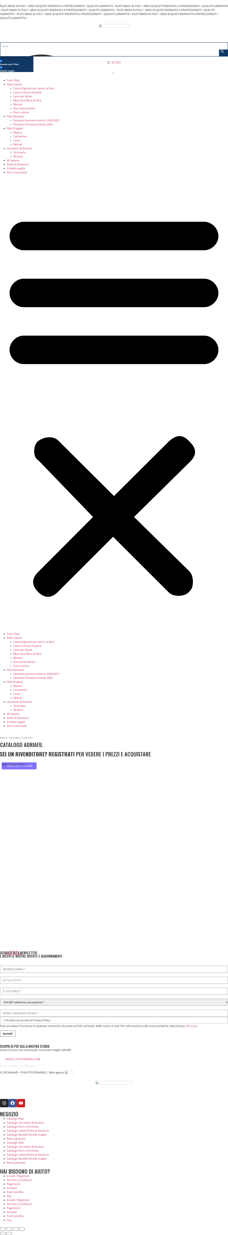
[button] (114, 403)
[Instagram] (4, 1103)
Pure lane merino (24, 108)
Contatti (12, 1188)
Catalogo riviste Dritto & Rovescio (28, 1130)
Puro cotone (21, 112)
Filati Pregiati (15, 128)
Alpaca (17, 132)
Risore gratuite (16, 1138)
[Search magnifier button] (223, 53)
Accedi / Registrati (18, 1176)
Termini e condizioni (19, 1180)
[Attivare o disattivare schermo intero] (9, 1228)
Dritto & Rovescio (18, 164)
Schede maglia (16, 168)
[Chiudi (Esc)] (22, 1228)
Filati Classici (14, 84)
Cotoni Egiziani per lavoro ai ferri (33, 88)
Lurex (16, 140)
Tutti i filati (13, 80)
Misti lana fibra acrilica (27, 100)
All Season (13, 160)
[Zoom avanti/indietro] (3, 1228)
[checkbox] (16, 62)
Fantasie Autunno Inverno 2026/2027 (36, 120)
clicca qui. (192, 1026)
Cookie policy (28, 1066)
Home (3, 737)
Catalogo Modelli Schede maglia (27, 1134)
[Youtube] (21, 1103)
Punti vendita (15, 1192)
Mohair (17, 104)
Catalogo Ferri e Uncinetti (23, 1126)
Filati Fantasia (15, 116)
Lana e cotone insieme (27, 92)
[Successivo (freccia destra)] (9, 1233)
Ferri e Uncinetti (17, 172)
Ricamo (18, 156)
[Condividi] (15, 1228)
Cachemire (20, 136)
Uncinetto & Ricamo (19, 148)
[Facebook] (12, 1103)
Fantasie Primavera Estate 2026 (33, 124)
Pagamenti (13, 1184)
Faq (9, 1196)
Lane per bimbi (22, 96)
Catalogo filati (15, 1118)
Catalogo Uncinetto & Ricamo (25, 1122)
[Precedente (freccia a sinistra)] (3, 1233)
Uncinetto (19, 152)
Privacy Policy (8, 1066)
